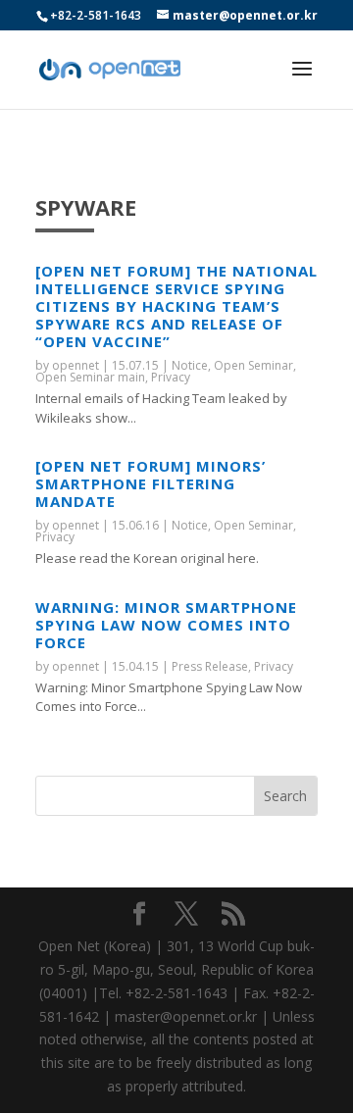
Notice (190, 365)
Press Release (210, 666)
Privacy (170, 377)
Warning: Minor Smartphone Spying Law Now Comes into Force (166, 624)
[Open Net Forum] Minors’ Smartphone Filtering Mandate (150, 483)
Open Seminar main (90, 377)
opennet (75, 365)
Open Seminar (253, 365)
